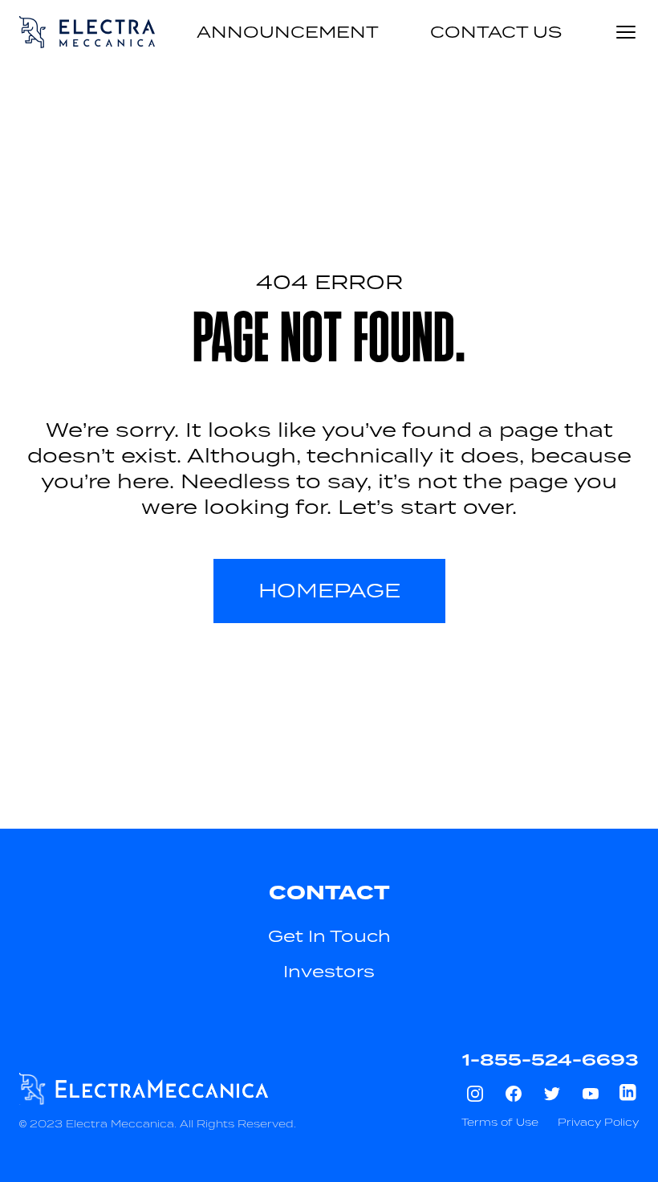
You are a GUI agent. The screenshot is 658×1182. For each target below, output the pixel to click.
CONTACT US (496, 32)
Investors (329, 971)
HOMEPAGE (329, 590)
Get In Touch (329, 936)
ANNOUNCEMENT (288, 32)
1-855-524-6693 (550, 1060)
